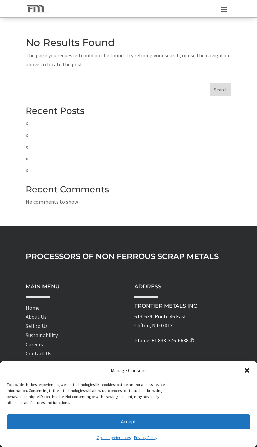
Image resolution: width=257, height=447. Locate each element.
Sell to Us (37, 326)
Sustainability (42, 335)
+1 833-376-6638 (170, 340)
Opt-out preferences (114, 437)
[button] (247, 370)
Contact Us (38, 353)
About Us (36, 316)
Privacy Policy (145, 437)
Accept (128, 421)
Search (220, 90)
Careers (34, 344)
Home (33, 307)
